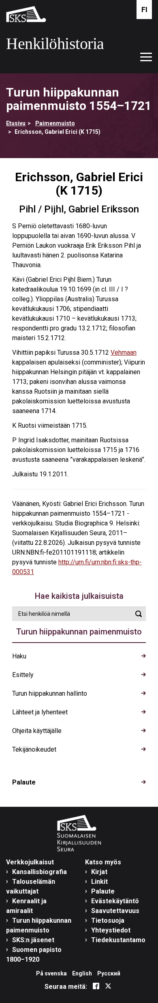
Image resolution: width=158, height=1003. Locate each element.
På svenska (51, 973)
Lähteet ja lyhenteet (40, 712)
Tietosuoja (107, 920)
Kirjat (99, 872)
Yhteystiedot (110, 930)
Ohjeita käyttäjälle (37, 731)
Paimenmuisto (55, 123)
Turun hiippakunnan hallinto (49, 693)
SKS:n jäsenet (33, 940)
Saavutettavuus (115, 911)
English (82, 973)
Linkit (99, 881)
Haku (19, 656)
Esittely (23, 675)
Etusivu (16, 123)
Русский (108, 973)
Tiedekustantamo (118, 940)
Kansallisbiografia (39, 872)
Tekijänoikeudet (34, 749)
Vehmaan (124, 352)
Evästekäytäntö (115, 901)
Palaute (24, 782)
